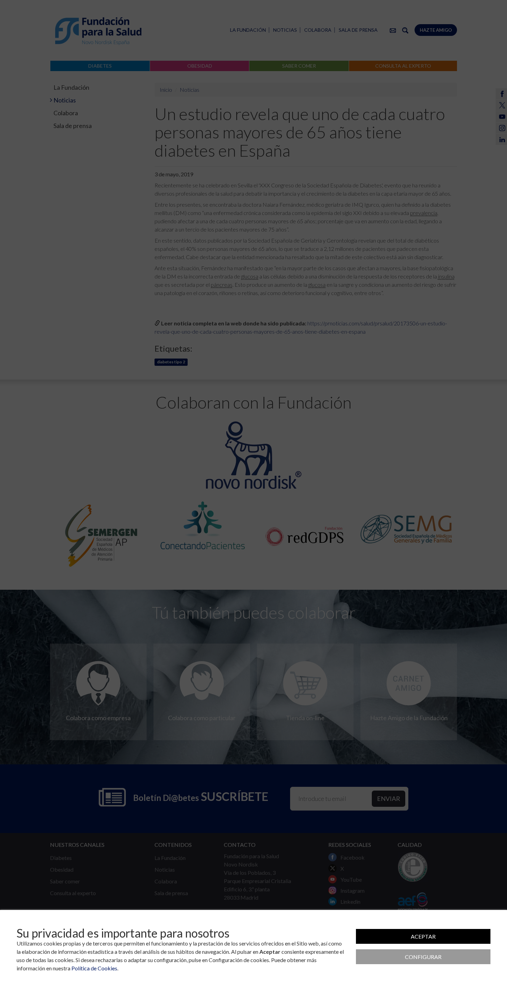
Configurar (423, 956)
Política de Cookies (94, 968)
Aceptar (423, 936)
